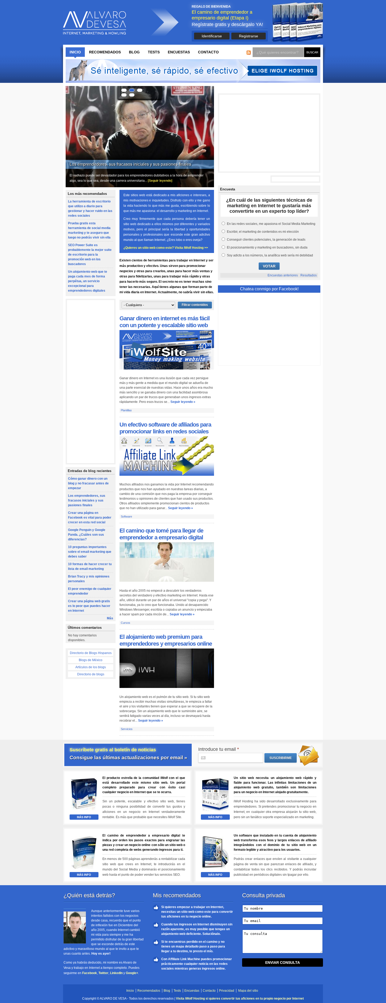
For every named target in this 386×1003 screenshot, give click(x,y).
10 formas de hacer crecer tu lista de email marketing (90, 566)
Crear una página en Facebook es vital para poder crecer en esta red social (140, 164)
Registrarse (248, 36)
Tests (154, 52)
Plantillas (126, 410)
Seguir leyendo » (182, 402)
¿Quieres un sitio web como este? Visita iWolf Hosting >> (165, 248)
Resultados (308, 275)
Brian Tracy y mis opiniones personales (88, 579)
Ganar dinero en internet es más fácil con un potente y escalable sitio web (164, 321)
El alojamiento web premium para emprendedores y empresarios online (165, 640)
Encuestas (179, 52)
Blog (134, 52)
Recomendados (105, 52)
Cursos (125, 622)
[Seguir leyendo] (162, 181)
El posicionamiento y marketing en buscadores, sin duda (267, 247)
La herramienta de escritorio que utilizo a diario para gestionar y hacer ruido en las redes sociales (90, 208)
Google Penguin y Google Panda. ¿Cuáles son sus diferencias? (86, 534)
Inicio (75, 52)
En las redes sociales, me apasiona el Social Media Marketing (271, 224)
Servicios (127, 729)
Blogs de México (90, 660)
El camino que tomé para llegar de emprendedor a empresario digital (161, 534)
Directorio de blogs (90, 674)
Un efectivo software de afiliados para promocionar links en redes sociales (165, 428)
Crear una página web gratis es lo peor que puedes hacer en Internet (89, 605)
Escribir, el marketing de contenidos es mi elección (263, 232)
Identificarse (212, 36)
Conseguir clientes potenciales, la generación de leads (266, 239)
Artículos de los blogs (90, 667)
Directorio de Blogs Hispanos (91, 653)
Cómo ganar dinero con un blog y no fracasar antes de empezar (88, 483)
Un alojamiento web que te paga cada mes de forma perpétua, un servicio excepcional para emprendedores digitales (87, 281)
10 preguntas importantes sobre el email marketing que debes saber (89, 551)
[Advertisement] (91, 382)
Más (110, 618)
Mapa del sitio (248, 990)
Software (126, 516)
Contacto (208, 52)
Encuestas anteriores (283, 275)
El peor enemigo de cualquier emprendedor (89, 591)
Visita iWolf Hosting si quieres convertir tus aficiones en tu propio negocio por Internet (240, 998)
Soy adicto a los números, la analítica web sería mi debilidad (270, 255)
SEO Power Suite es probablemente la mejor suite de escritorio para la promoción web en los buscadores (90, 254)
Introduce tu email (218, 749)
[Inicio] (94, 23)
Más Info (84, 817)
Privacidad (226, 990)
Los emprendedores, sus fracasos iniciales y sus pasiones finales (86, 500)
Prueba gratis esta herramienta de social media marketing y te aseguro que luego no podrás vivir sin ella (89, 230)
